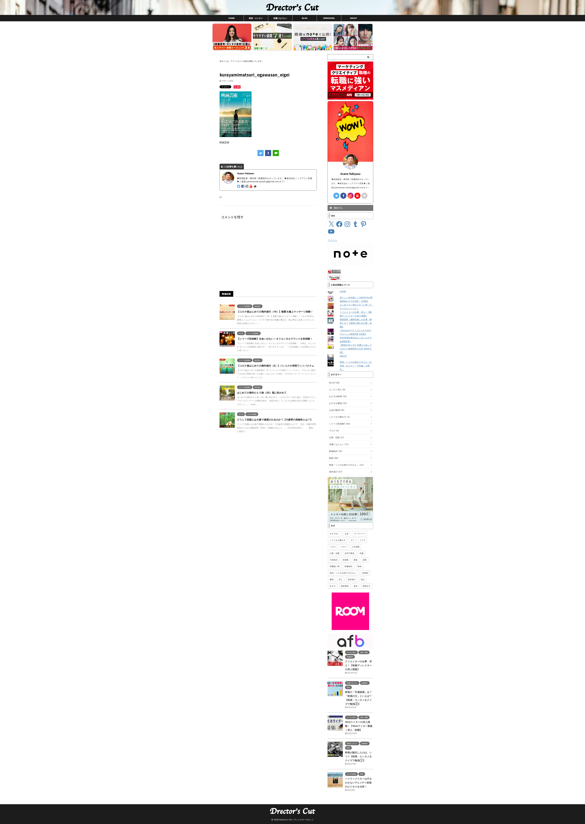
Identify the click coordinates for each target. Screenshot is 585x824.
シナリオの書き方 (338, 540)
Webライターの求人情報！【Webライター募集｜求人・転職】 (358, 725)
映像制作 (349, 566)
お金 (347, 533)
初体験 (346, 560)
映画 (360, 566)
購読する (337, 207)
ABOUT (353, 18)
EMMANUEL (329, 18)
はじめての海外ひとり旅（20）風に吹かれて (262, 392)
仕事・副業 (335, 553)
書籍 (332, 579)
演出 (363, 579)
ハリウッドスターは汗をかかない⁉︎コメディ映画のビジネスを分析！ (358, 782)
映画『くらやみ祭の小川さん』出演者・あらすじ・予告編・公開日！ (356, 366)
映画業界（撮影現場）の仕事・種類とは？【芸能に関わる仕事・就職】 (356, 323)
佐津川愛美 (350, 553)
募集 (356, 560)
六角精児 (334, 560)
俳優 (361, 553)
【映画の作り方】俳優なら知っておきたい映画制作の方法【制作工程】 (356, 349)
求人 (341, 579)
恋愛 (365, 560)
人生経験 (356, 546)
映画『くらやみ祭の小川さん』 (343, 573)
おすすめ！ (335, 533)
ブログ (344, 546)
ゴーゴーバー (359, 533)
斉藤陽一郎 (335, 566)
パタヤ (333, 546)
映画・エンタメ (256, 18)
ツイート (332, 240)
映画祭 (365, 573)
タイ (353, 540)
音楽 (356, 586)
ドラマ (362, 540)
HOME (232, 18)
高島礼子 (366, 586)
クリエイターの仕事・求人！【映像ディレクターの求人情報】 (358, 665)
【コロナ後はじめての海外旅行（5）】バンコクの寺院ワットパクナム (275, 365)
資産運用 (345, 586)
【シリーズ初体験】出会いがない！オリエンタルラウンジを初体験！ (275, 338)
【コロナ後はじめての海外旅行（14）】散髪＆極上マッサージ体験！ (275, 311)
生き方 (333, 586)
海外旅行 (352, 579)
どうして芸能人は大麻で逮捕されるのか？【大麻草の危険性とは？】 (275, 419)
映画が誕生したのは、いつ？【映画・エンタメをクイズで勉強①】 (358, 756)
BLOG (304, 18)
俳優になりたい (280, 18)
